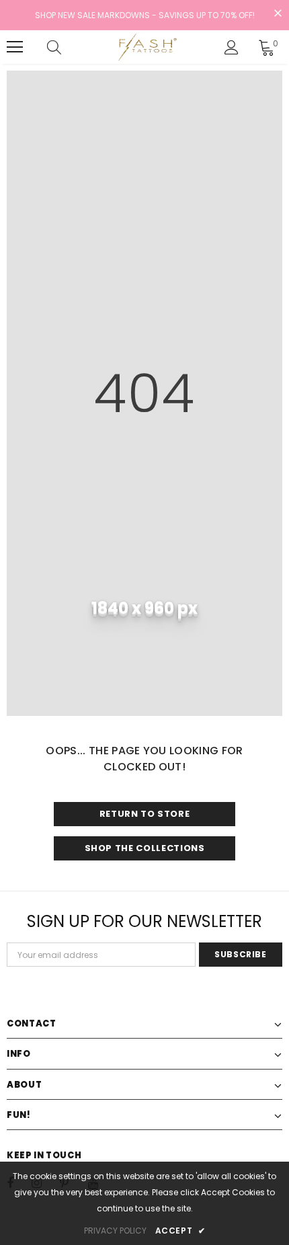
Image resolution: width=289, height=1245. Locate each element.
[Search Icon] (67, 47)
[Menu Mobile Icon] (15, 47)
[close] (277, 14)
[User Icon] (231, 47)
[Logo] (146, 47)
